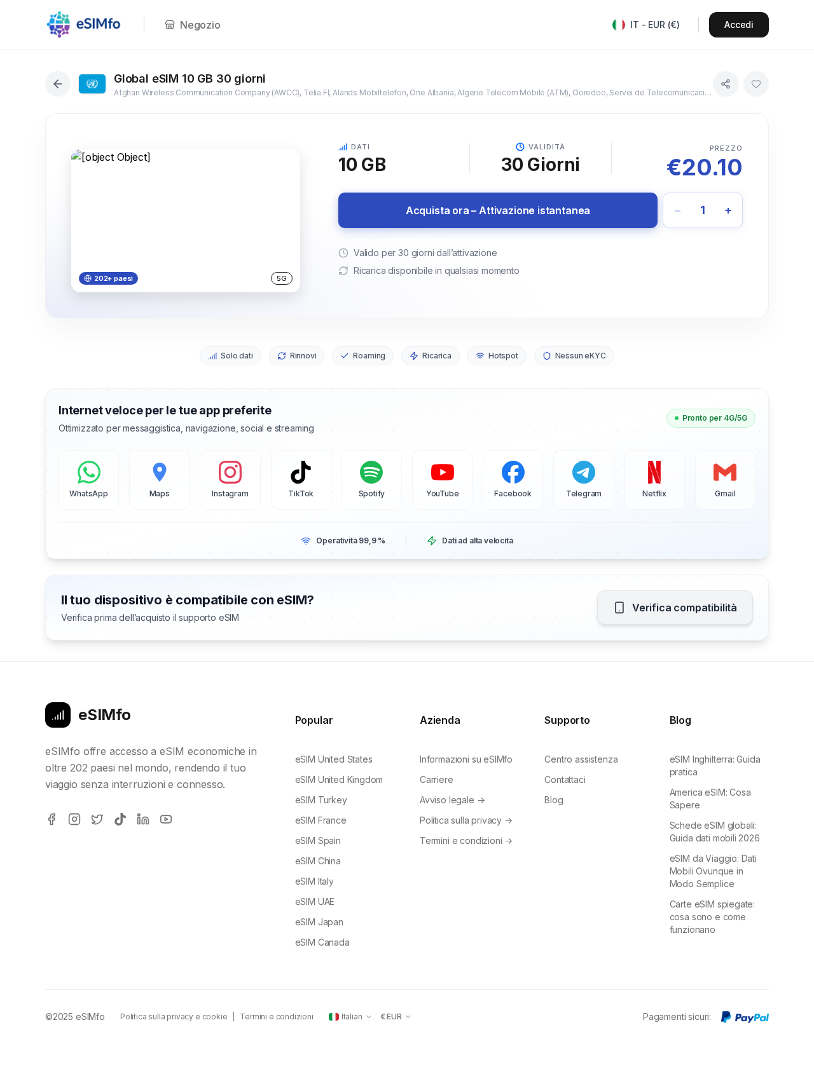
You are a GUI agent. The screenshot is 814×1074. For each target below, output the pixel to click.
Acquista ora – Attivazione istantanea (498, 210)
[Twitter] (97, 819)
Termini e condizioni (276, 1016)
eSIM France (321, 820)
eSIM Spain (318, 840)
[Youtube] (166, 819)
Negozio (200, 24)
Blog (553, 799)
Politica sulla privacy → (466, 820)
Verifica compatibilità (684, 607)
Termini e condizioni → (466, 840)
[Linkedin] (143, 819)
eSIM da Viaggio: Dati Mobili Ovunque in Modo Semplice (713, 871)
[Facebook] (51, 819)
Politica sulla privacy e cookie (174, 1016)
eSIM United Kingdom (339, 779)
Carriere (436, 779)
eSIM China (318, 860)
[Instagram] (74, 819)
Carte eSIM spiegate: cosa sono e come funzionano (712, 917)
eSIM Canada (322, 942)
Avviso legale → (452, 799)
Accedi (739, 24)
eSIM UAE (315, 901)
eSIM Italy (314, 881)
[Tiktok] (120, 819)
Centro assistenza (580, 759)
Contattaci (564, 779)
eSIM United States (334, 759)
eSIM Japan (319, 921)
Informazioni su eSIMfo (466, 759)
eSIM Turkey (321, 799)
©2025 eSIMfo (75, 1016)
